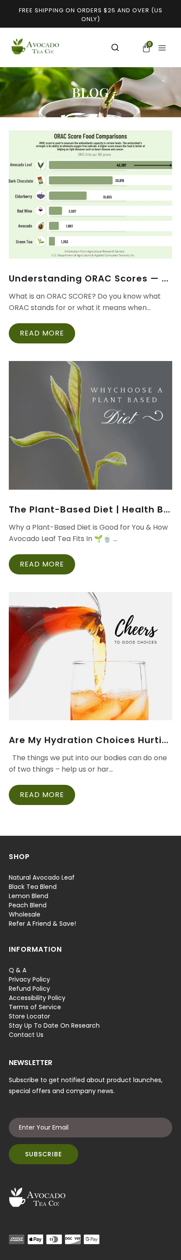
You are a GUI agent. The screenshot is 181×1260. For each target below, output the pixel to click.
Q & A (17, 970)
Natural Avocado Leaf (42, 877)
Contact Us (26, 1034)
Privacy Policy (29, 979)
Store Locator (29, 1016)
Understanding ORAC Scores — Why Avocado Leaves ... (90, 278)
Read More (42, 333)
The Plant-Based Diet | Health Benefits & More (90, 509)
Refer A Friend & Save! (42, 923)
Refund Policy (29, 988)
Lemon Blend (28, 896)
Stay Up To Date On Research (54, 1025)
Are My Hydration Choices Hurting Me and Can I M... (90, 740)
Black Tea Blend (33, 886)
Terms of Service (35, 1007)
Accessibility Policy (37, 997)
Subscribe (43, 1154)
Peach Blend (28, 905)
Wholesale (24, 914)
